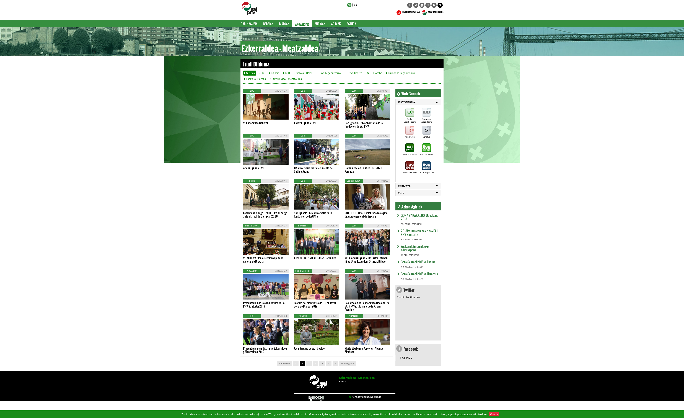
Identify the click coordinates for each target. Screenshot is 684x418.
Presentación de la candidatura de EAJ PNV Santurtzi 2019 (264, 304)
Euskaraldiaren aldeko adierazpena (415, 248)
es (355, 5)
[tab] (418, 102)
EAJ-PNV (406, 358)
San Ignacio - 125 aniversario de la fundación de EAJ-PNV (313, 214)
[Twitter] (415, 5)
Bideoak (284, 24)
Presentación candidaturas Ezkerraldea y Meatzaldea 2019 (265, 350)
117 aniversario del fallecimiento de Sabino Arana (313, 169)
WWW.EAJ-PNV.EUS (435, 12)
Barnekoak (404, 185)
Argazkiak (302, 24)
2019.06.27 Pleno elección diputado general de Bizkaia (263, 259)
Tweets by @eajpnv (408, 297)
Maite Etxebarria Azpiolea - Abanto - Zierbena (364, 350)
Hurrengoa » (347, 363)
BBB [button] (287, 73)
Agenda (351, 24)
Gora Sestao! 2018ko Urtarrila (419, 273)
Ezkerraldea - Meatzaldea (357, 378)
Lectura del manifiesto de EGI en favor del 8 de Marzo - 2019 (315, 304)
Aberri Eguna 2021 (253, 168)
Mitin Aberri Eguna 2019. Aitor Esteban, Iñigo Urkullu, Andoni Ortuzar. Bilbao (366, 259)
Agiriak (336, 24)
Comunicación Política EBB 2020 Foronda (363, 169)
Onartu (494, 414)
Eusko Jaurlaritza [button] (255, 79)
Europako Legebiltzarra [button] (401, 73)
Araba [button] (378, 73)
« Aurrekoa (284, 363)
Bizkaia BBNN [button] (303, 73)
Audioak (320, 24)
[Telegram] (421, 5)
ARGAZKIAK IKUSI (260, 116)
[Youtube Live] (434, 5)
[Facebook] (409, 5)
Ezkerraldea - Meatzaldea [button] (286, 79)
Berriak (268, 24)
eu (349, 5)
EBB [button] (262, 73)
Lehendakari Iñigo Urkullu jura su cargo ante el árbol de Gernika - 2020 (265, 214)
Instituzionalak (407, 102)
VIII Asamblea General (255, 123)
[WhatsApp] (428, 5)
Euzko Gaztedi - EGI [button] (357, 73)
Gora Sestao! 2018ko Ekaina (418, 261)
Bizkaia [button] (274, 73)
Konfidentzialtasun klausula (366, 396)
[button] (440, 5)
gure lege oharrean (460, 414)
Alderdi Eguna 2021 (305, 123)
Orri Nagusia (249, 24)
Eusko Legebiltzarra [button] (329, 73)
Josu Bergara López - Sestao (309, 348)
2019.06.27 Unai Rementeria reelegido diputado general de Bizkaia (366, 214)
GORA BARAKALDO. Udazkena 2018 (419, 217)
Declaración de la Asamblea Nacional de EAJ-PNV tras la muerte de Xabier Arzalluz (367, 306)
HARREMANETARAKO (411, 12)
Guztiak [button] (250, 73)
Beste (401, 192)
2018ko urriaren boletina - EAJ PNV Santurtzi (419, 232)
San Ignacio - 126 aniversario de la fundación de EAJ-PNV (364, 124)
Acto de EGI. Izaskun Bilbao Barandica (315, 258)
